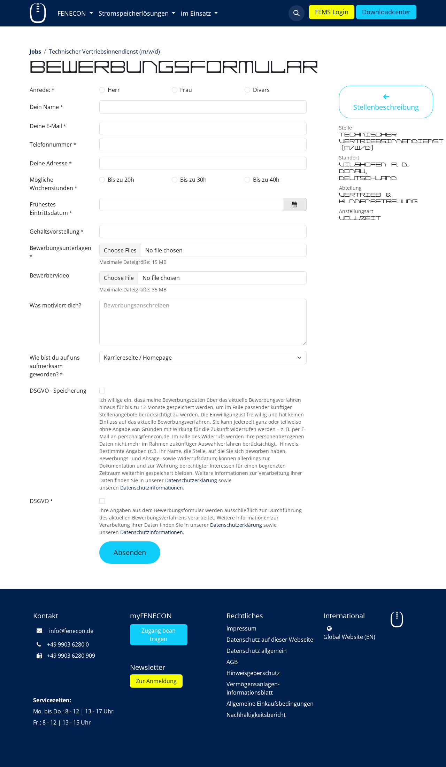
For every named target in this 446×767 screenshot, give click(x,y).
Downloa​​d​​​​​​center (386, 12)
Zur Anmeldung (156, 681)
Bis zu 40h (266, 179)
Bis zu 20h (121, 179)
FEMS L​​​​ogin (331, 12)
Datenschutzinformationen (151, 487)
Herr (114, 90)
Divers (261, 90)
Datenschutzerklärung (191, 480)
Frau (186, 90)
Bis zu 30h (193, 179)
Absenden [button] (130, 552)
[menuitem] (75, 13)
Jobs (35, 51)
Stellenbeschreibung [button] (386, 107)
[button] (297, 13)
